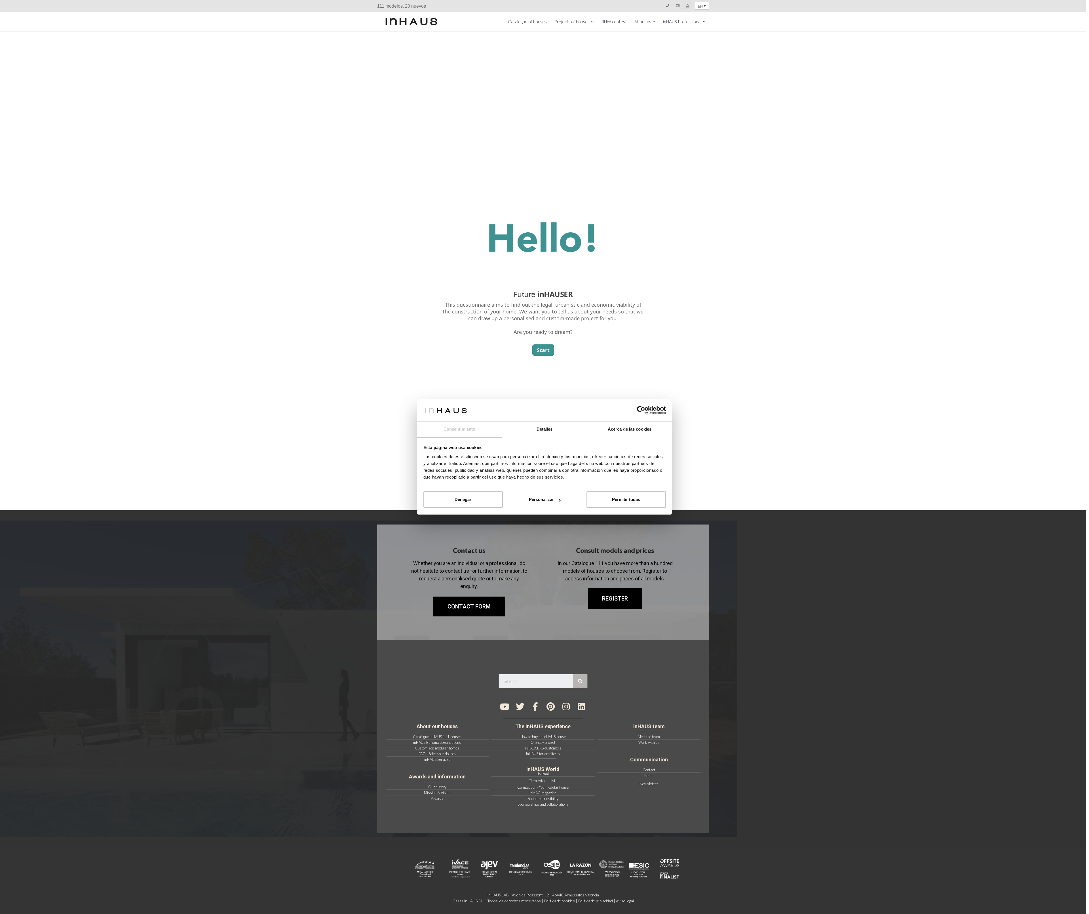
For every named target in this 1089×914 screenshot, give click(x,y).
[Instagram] (566, 706)
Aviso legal (625, 900)
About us (642, 21)
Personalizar (541, 499)
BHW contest (614, 21)
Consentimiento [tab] (459, 429)
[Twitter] (520, 706)
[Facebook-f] (535, 706)
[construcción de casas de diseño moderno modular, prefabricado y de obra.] (411, 21)
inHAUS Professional (682, 21)
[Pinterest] (550, 706)
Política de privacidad (595, 900)
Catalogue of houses (527, 21)
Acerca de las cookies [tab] (629, 429)
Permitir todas (626, 499)
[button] (615, 598)
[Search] (580, 681)
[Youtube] (505, 706)
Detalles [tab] (545, 429)
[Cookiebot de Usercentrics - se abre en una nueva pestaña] (641, 410)
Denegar (463, 499)
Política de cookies (559, 900)
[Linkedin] (581, 706)
